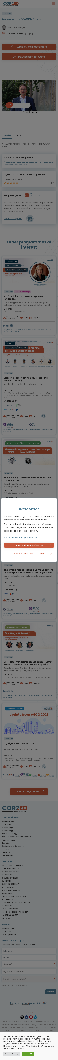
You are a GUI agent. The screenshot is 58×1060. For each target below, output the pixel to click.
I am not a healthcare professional (29, 553)
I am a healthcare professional (29, 545)
